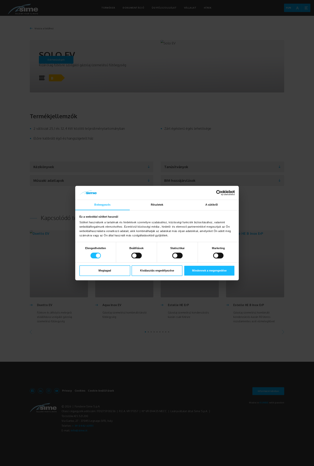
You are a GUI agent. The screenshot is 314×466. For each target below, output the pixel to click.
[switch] (136, 255)
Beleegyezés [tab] (102, 204)
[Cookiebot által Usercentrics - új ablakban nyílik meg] (219, 192)
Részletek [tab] (157, 204)
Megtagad (104, 270)
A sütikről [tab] (211, 204)
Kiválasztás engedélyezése (157, 270)
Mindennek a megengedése (209, 270)
